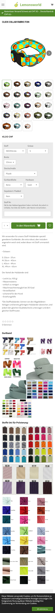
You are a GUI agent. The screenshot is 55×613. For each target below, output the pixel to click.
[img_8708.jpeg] (27, 510)
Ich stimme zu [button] (42, 609)
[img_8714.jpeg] (10, 570)
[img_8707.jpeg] (10, 510)
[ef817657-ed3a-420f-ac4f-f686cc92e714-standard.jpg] (45, 389)
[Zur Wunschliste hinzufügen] (50, 225)
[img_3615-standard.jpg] (14, 389)
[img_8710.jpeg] (27, 540)
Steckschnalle (10, 168)
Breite (6, 157)
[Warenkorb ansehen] (52, 4)
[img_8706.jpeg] (45, 510)
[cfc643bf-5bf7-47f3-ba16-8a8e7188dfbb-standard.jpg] (32, 389)
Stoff (6, 146)
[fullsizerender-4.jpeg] (40, 444)
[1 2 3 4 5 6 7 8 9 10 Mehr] (6, 225)
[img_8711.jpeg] (45, 540)
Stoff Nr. (7, 202)
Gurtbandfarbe (10, 180)
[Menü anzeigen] (3, 4)
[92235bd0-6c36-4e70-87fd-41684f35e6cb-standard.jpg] (24, 409)
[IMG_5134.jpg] (19, 346)
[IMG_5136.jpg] (32, 346)
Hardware (30, 180)
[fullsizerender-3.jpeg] (27, 479)
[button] (6, 84)
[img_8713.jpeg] (45, 570)
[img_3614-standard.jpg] (38, 368)
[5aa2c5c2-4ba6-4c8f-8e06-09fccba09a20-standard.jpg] (12, 368)
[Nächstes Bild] (49, 53)
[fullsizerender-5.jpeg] (14, 444)
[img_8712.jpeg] (27, 570)
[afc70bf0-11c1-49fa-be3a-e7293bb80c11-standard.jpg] (9, 409)
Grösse (30, 146)
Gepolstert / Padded (12, 191)
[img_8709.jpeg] (10, 540)
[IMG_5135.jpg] (8, 346)
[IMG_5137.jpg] (46, 346)
